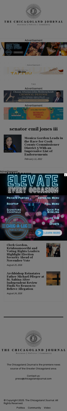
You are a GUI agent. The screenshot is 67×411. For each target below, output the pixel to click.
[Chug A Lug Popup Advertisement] (33, 239)
